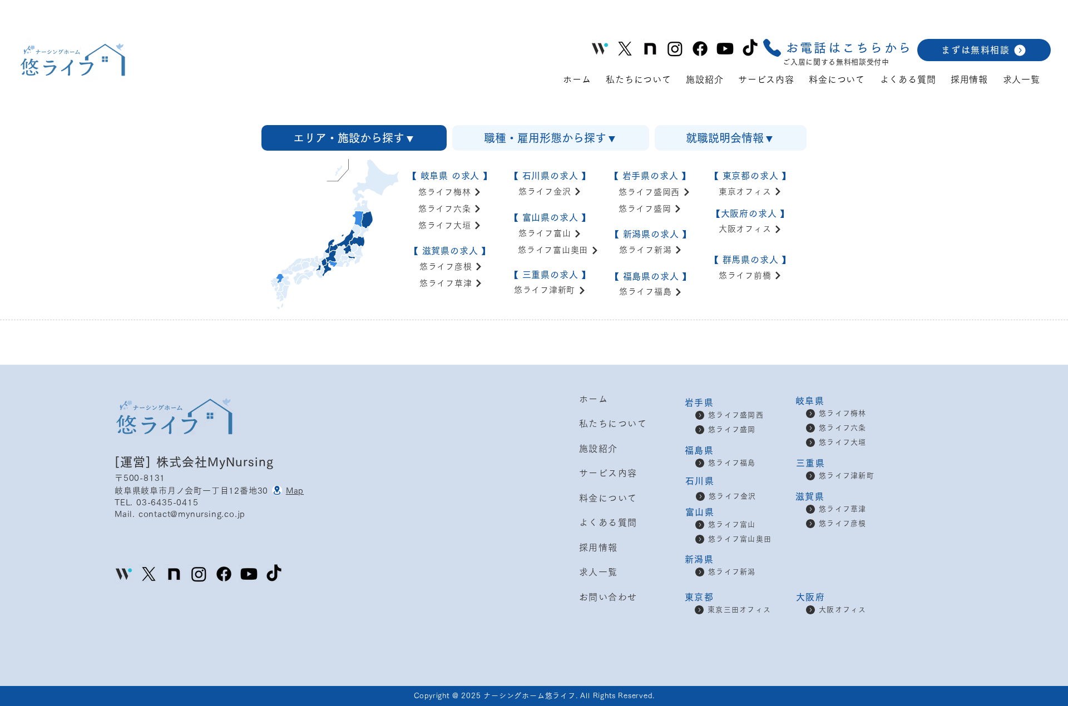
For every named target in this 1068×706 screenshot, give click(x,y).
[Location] (277, 490)
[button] (836, 48)
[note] (650, 48)
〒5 (122, 478)
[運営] (135, 462)
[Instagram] (675, 48)
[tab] (354, 138)
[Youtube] (725, 48)
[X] (625, 48)
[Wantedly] (124, 574)
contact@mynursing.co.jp (192, 514)
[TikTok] (750, 48)
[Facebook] (700, 48)
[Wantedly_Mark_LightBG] (600, 48)
